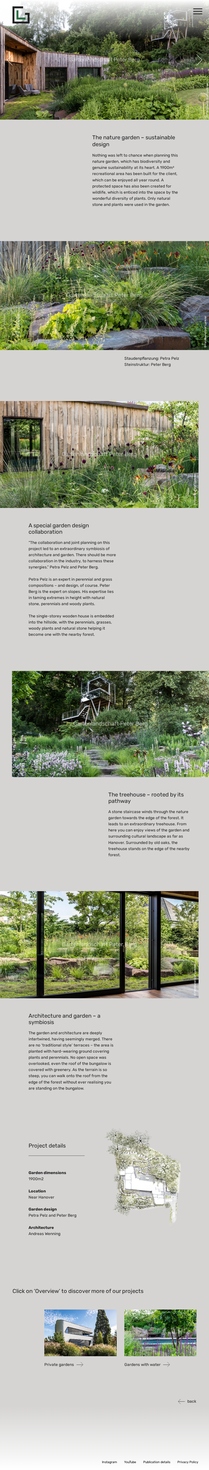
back (191, 1401)
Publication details (156, 1462)
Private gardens (59, 1364)
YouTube (130, 1462)
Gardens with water (142, 1364)
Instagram (109, 1462)
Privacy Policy (187, 1462)
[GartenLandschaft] (21, 14)
